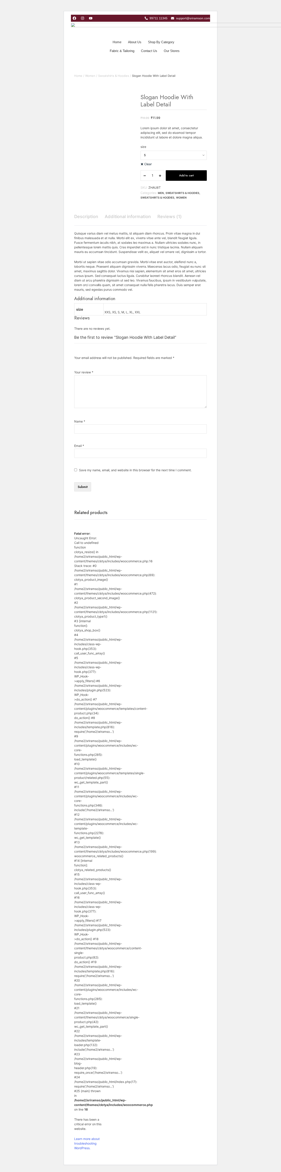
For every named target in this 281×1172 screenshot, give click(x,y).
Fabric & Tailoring (122, 51)
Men (161, 193)
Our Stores (172, 51)
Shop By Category (161, 42)
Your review (83, 372)
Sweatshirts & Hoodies (113, 75)
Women (90, 75)
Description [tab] (86, 216)
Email (79, 446)
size (143, 147)
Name (79, 421)
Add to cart (186, 175)
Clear (148, 164)
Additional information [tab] (128, 216)
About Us (134, 42)
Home (117, 42)
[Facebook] (74, 18)
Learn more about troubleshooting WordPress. (87, 1143)
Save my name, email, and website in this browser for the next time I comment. (135, 470)
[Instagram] (82, 18)
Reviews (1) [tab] (169, 216)
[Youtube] (90, 18)
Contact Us (149, 51)
